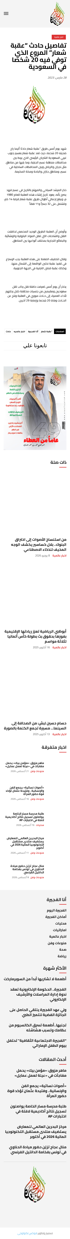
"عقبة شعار (46, 331)
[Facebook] (57, 360)
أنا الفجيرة (33, 331)
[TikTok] (21, 360)
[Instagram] (45, 360)
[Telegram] (33, 360)
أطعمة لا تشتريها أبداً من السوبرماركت (35, 979)
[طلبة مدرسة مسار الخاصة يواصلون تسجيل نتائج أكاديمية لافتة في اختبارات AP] (57, 819)
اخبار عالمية (59, 555)
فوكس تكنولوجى (27, 1233)
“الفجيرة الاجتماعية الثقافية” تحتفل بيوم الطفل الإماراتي (36, 1043)
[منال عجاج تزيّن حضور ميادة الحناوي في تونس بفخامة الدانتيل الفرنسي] (57, 871)
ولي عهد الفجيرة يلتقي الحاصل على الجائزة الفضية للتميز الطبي (38, 1012)
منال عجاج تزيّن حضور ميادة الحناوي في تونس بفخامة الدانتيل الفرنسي (27, 869)
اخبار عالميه (19, 331)
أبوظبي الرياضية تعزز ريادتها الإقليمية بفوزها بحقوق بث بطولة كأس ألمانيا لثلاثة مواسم (35, 636)
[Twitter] (11, 360)
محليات (40, 825)
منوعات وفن (37, 771)
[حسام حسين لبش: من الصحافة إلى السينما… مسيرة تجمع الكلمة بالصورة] (35, 685)
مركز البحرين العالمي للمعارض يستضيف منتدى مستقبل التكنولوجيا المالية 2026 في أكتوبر (25, 843)
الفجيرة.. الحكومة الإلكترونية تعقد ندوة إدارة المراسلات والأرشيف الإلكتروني (38, 994)
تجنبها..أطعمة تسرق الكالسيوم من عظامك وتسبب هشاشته (37, 1027)
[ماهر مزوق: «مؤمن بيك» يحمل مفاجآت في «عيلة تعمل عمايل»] (57, 767)
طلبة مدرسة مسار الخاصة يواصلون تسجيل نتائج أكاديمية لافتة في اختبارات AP (24, 817)
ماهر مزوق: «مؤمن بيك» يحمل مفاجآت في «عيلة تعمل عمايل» (24, 764)
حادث (8, 331)
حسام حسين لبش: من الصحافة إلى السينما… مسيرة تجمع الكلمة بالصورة (35, 725)
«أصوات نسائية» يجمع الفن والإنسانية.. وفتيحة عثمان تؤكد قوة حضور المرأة (25, 791)
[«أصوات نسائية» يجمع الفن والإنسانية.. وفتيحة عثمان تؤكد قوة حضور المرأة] (57, 793)
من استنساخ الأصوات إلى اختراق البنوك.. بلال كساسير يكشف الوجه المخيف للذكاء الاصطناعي (38, 544)
